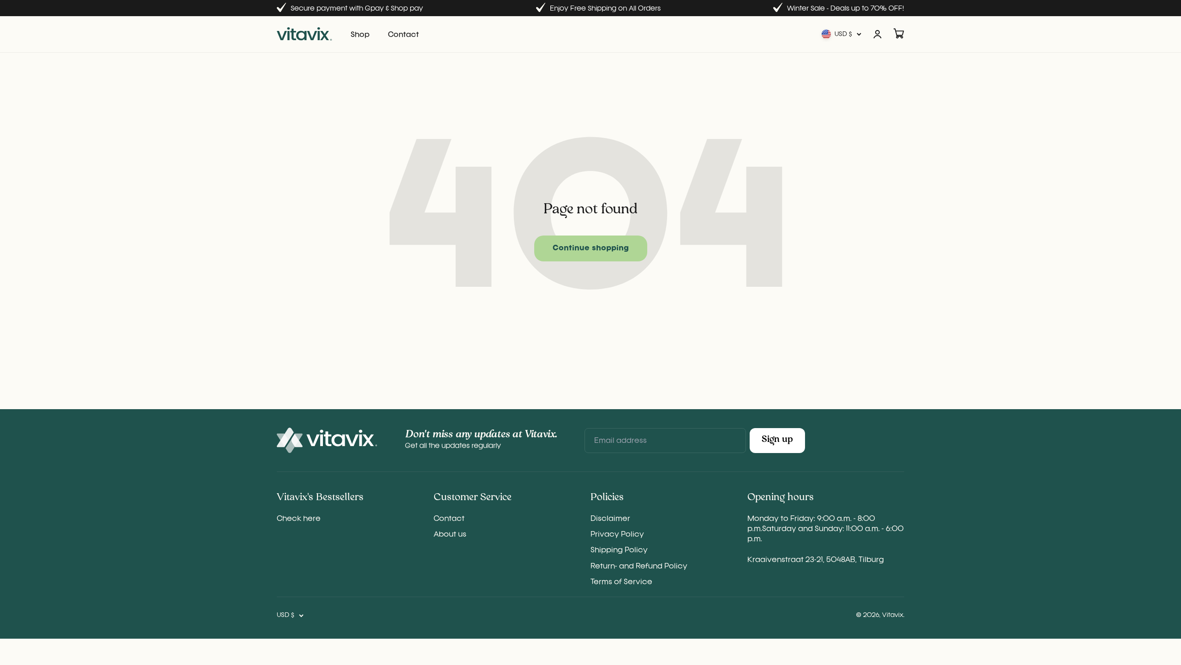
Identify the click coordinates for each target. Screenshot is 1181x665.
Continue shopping (591, 248)
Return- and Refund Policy (638, 566)
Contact (403, 35)
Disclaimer (610, 519)
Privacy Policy (617, 535)
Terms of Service (621, 582)
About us (450, 535)
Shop (360, 35)
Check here (299, 519)
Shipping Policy (619, 550)
